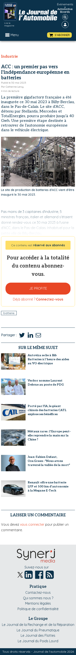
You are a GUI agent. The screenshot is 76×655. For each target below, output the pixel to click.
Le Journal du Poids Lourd (38, 641)
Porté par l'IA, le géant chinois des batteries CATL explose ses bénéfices (47, 410)
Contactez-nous (38, 592)
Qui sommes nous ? (38, 598)
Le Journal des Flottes (38, 635)
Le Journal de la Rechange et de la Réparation (38, 624)
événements (65, 4)
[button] (59, 35)
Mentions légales (38, 603)
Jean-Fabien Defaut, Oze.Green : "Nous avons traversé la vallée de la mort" (49, 461)
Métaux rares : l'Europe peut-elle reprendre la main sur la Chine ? (49, 435)
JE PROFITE (38, 288)
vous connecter (32, 524)
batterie (8, 313)
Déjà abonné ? (38, 299)
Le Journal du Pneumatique (38, 630)
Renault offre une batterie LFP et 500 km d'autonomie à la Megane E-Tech (48, 486)
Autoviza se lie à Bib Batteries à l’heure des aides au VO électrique (48, 359)
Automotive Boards (65, 10)
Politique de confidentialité (38, 609)
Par (12, 86)
